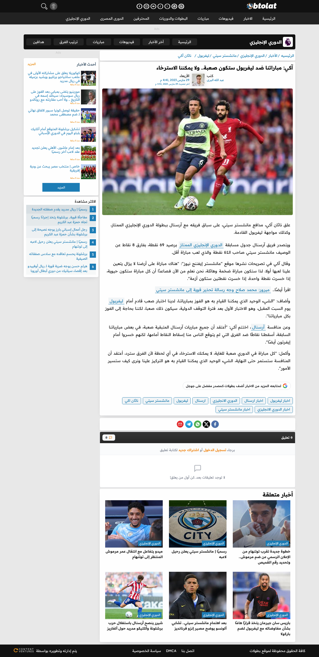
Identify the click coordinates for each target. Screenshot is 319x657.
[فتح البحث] (44, 6)
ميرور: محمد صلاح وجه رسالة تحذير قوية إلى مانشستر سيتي (213, 289)
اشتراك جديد (188, 450)
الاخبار (247, 18)
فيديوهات (226, 18)
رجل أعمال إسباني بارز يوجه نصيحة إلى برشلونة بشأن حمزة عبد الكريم (59, 231)
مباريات (203, 18)
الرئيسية (268, 18)
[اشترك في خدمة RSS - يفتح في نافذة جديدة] (181, 6)
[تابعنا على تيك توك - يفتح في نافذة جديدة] (160, 6)
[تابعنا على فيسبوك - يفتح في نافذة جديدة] (139, 6)
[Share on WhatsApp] (197, 424)
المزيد (31, 64)
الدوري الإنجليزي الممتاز (201, 244)
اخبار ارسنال (253, 400)
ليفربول (116, 300)
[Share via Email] (180, 424)
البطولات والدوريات (173, 18)
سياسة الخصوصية (146, 651)
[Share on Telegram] (189, 424)
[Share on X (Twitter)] (206, 424)
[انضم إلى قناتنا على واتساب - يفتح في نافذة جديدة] (174, 6)
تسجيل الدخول (215, 450)
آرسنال (258, 327)
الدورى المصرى (112, 18)
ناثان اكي (131, 400)
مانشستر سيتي (157, 400)
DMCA (171, 651)
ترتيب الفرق (69, 42)
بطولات (255, 651)
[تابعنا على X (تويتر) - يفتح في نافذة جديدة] (167, 6)
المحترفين (141, 18)
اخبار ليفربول (280, 400)
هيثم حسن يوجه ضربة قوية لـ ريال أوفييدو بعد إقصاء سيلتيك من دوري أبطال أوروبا (57, 268)
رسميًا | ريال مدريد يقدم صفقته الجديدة (59, 209)
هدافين (38, 42)
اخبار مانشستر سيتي (234, 409)
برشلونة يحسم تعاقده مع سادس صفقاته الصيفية (58, 256)
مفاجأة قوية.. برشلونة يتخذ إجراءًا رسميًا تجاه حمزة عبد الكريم (59, 219)
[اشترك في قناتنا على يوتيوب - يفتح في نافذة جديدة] (153, 6)
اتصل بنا (187, 651)
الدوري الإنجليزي (78, 18)
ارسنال (200, 400)
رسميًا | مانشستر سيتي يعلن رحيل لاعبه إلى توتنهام (58, 244)
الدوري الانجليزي (225, 400)
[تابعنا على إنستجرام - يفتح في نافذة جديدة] (146, 6)
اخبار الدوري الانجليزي (273, 409)
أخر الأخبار (156, 42)
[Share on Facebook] (215, 424)
